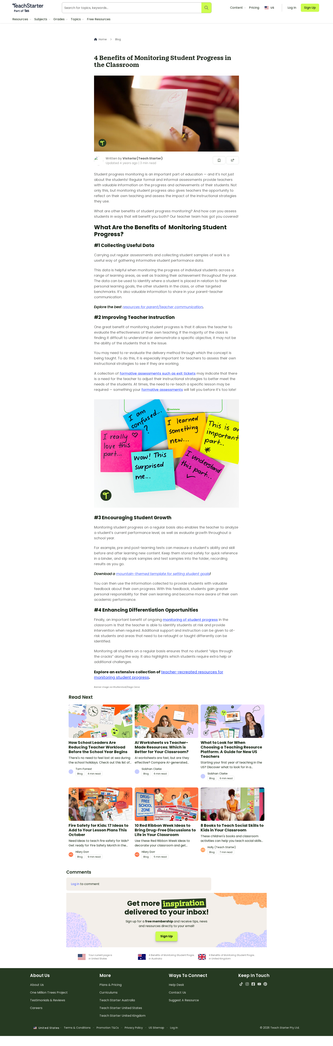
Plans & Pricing (110, 985)
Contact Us (177, 992)
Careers (36, 1008)
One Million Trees (49, 992)
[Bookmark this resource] (219, 160)
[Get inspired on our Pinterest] (265, 984)
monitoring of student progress (190, 619)
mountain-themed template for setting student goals (163, 573)
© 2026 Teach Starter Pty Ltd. (279, 1028)
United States (48, 1028)
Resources (20, 19)
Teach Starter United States (120, 1008)
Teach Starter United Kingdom (122, 1015)
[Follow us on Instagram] (247, 984)
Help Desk (176, 985)
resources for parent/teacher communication (163, 306)
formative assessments (162, 389)
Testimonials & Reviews (47, 1000)
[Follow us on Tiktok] (241, 984)
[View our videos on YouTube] (259, 984)
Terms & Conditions (77, 1028)
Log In (174, 1028)
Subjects (41, 19)
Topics (76, 19)
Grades (59, 19)
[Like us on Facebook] (253, 984)
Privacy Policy (134, 1028)
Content (237, 7)
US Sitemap (156, 1028)
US (272, 8)
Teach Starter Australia (117, 1000)
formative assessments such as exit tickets (158, 373)
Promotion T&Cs (108, 1028)
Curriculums (108, 992)
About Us (37, 985)
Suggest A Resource (184, 1000)
